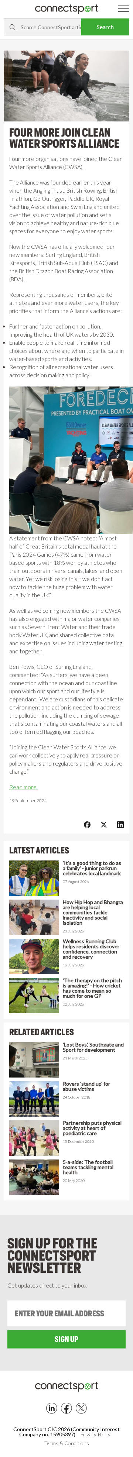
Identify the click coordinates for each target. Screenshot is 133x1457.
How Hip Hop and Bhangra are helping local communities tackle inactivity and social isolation (93, 912)
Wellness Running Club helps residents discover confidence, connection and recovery (91, 949)
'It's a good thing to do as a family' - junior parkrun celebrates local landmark (92, 868)
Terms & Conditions (66, 1443)
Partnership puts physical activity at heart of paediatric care (92, 1128)
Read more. (23, 787)
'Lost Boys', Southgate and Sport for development (93, 1047)
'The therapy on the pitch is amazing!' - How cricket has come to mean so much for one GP (92, 988)
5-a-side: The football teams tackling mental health (88, 1167)
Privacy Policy (95, 1434)
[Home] (66, 9)
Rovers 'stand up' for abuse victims (86, 1086)
